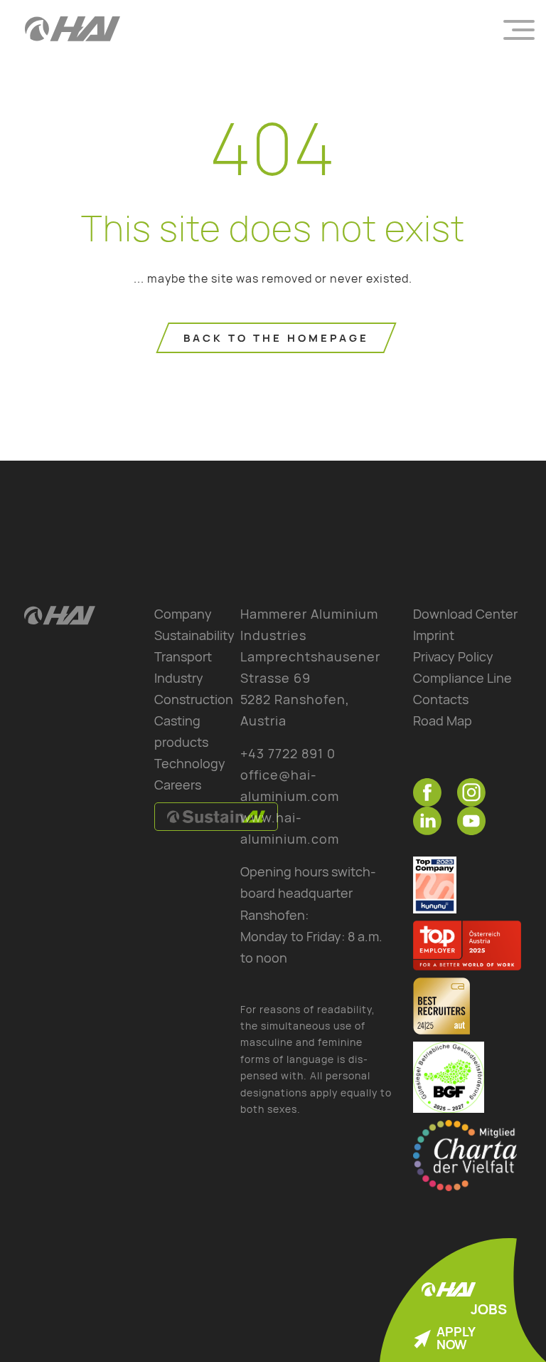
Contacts (441, 699)
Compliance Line (462, 677)
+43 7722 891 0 (288, 753)
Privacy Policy (453, 656)
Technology (189, 763)
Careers (177, 784)
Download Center (465, 613)
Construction (193, 699)
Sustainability (194, 635)
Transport (183, 656)
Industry (178, 677)
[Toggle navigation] (519, 28)
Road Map (442, 720)
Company (183, 613)
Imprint (433, 635)
